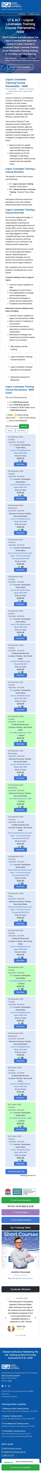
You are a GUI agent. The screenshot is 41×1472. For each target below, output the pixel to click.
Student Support (21, 1212)
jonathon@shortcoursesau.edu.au (21, 1278)
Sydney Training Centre (12, 1416)
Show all (24, 426)
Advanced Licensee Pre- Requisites (20, 378)
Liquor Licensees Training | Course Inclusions (21, 358)
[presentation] (5, 1257)
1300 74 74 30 (8, 1455)
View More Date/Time (16, 1171)
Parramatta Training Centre (14, 1431)
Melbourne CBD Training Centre (16, 1408)
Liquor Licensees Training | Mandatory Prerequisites (21, 368)
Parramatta (22, 431)
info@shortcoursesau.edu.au (14, 1452)
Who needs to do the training (18, 347)
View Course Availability (21, 67)
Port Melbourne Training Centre (16, 1423)
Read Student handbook (21, 1220)
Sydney (10, 431)
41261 (30, 1357)
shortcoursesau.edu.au (12, 1448)
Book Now (20, 464)
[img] (19, 461)
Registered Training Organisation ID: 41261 (11, 9)
